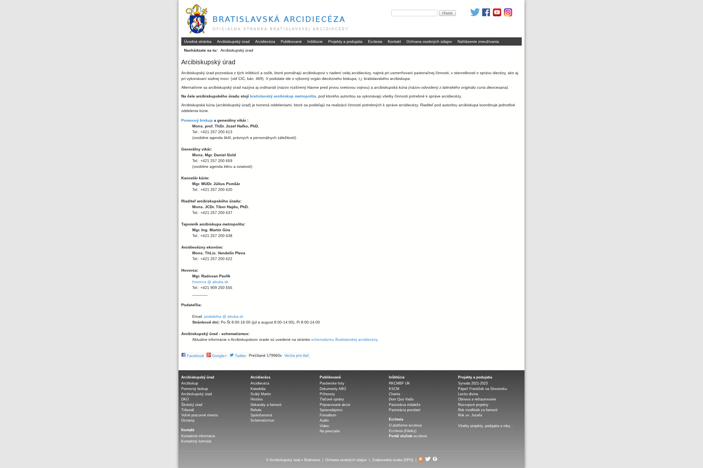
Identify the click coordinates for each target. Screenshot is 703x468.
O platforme (405, 425)
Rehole (255, 410)
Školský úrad (191, 405)
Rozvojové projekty (473, 405)
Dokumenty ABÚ (333, 389)
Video (324, 426)
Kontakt (394, 41)
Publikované (291, 41)
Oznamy (188, 420)
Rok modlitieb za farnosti (478, 410)
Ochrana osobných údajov (429, 41)
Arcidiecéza (265, 41)
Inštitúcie (315, 41)
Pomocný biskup (194, 389)
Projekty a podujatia (345, 41)
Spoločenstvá (261, 415)
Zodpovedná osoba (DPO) (392, 460)
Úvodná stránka (197, 41)
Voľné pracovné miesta (199, 415)
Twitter (240, 355)
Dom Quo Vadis (401, 399)
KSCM (394, 389)
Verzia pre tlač (296, 355)
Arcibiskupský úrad (233, 41)
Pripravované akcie (335, 405)
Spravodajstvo (331, 410)
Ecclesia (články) (402, 431)
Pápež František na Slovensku (482, 389)
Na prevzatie (330, 431)
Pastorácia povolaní (404, 410)
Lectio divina (468, 394)
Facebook (195, 355)
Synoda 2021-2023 (473, 383)
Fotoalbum (328, 415)
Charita (394, 394)
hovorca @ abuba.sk (210, 282)
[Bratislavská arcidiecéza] (268, 34)
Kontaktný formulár (196, 441)
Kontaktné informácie (198, 436)
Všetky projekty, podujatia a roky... (485, 426)
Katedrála (258, 389)
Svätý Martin (260, 394)
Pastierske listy (332, 383)
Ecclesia (375, 41)
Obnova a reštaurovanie (477, 399)
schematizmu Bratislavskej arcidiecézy (344, 339)
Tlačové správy (332, 399)
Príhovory (327, 394)
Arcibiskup (189, 383)
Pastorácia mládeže (404, 405)
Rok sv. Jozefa (470, 415)
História (256, 399)
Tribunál (187, 410)
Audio (324, 420)
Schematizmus (262, 420)
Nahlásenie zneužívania (478, 41)
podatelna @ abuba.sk (223, 316)
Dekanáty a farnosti (265, 405)
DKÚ (185, 399)
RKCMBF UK (399, 383)
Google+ (219, 355)
